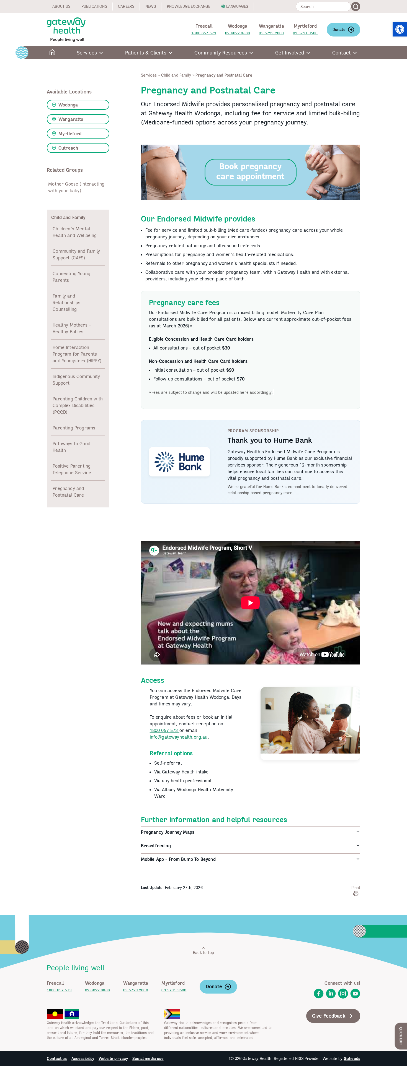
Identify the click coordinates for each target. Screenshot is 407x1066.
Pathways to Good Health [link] (71, 447)
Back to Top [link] (203, 952)
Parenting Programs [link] (74, 428)
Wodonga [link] (68, 105)
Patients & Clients (145, 52)
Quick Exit (401, 1036)
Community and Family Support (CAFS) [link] (76, 254)
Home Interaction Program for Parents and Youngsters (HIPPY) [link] (77, 354)
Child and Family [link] (176, 75)
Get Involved (289, 52)
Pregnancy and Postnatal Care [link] (68, 492)
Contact (341, 52)
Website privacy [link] (113, 1058)
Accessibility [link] (82, 1058)
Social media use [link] (148, 1058)
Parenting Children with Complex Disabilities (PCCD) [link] (78, 405)
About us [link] (61, 6)
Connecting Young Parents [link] (71, 277)
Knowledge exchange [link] (188, 6)
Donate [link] (339, 29)
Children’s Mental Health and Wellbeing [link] (75, 232)
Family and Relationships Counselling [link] (66, 302)
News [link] (150, 6)
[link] (400, 29)
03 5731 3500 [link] (305, 33)
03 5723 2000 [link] (271, 33)
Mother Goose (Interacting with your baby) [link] (76, 187)
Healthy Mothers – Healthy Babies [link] (72, 328)
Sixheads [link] (352, 1058)
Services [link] (149, 75)
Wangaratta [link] (71, 119)
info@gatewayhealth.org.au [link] (179, 737)
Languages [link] (237, 6)
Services (87, 52)
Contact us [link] (57, 1058)
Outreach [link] (68, 148)
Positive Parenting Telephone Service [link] (72, 469)
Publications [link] (94, 6)
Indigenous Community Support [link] (76, 380)
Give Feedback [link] (329, 1016)
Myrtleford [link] (70, 133)
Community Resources (220, 52)
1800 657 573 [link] (203, 33)
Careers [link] (126, 6)
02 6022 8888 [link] (237, 33)
